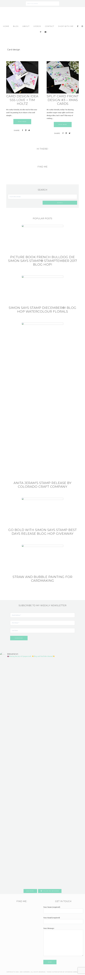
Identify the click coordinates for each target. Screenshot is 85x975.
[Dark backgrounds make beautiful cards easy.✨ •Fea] (35, 721)
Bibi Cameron (42, 14)
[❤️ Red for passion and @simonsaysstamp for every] (49, 736)
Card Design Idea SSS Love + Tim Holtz (22, 100)
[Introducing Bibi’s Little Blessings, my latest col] (21, 773)
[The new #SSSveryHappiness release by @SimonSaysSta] (64, 709)
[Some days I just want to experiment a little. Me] (78, 725)
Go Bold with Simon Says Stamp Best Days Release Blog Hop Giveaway (42, 532)
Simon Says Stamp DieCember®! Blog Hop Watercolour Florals (42, 309)
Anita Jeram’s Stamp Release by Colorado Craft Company (42, 485)
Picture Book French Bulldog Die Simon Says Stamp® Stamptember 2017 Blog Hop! (42, 260)
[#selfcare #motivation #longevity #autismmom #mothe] (6, 667)
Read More (22, 121)
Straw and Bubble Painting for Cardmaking (42, 579)
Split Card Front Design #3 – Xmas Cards (63, 100)
